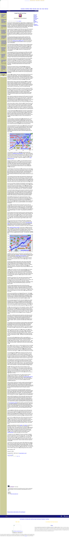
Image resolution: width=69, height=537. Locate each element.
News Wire (34, 8)
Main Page (46, 8)
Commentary (23, 8)
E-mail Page (59, 516)
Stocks (43, 8)
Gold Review (27, 8)
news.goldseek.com (2, 516)
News (6, 10)
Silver (40, 8)
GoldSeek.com (2, 10)
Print (63, 516)
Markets (31, 8)
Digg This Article (10, 455)
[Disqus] (20, 470)
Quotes (38, 8)
